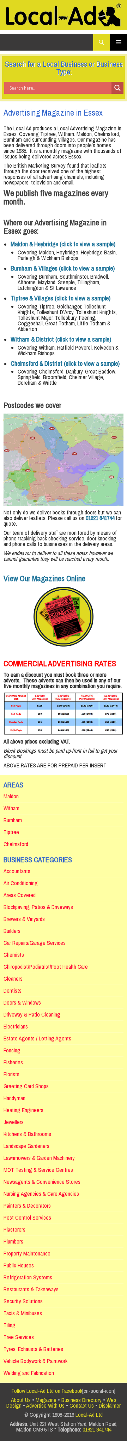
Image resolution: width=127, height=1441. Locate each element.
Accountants (17, 871)
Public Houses (19, 1265)
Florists (11, 1074)
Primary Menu (118, 42)
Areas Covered (20, 895)
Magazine (46, 1400)
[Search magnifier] (117, 88)
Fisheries (13, 1062)
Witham (11, 808)
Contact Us (81, 1405)
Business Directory (81, 1400)
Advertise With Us (45, 1405)
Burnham (13, 820)
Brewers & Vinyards (24, 919)
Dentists (13, 990)
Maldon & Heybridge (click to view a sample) (63, 244)
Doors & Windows (22, 1002)
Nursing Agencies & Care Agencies (41, 1193)
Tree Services (19, 1337)
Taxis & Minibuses (23, 1313)
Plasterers (14, 1229)
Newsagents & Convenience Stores (42, 1182)
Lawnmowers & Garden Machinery (39, 1158)
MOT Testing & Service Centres (38, 1170)
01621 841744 (97, 1429)
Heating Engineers (23, 1110)
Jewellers (14, 1122)
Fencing (12, 1050)
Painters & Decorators (27, 1205)
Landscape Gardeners (26, 1146)
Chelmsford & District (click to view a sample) (65, 363)
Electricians (16, 1026)
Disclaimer (110, 1405)
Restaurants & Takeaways (31, 1289)
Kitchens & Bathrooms (27, 1134)
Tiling (10, 1325)
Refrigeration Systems (28, 1277)
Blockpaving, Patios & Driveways (38, 907)
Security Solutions (23, 1301)
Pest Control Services (27, 1217)
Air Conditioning (21, 883)
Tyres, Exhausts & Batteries (33, 1349)
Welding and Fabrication (29, 1373)
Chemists (14, 955)
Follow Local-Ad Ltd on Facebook (47, 1391)
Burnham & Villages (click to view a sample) (63, 268)
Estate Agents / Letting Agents (37, 1038)
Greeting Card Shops (26, 1086)
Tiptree (11, 832)
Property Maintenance (27, 1253)
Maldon (11, 796)
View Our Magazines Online (44, 578)
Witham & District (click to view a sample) (61, 339)
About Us (21, 1400)
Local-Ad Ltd (89, 1415)
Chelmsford (16, 844)
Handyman (14, 1098)
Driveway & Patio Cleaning (32, 1014)
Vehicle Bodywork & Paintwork (35, 1361)
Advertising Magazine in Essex (53, 112)
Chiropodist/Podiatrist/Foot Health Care (46, 967)
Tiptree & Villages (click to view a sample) (60, 298)
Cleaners (13, 978)
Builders (12, 931)
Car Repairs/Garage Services (35, 943)
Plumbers (13, 1241)
